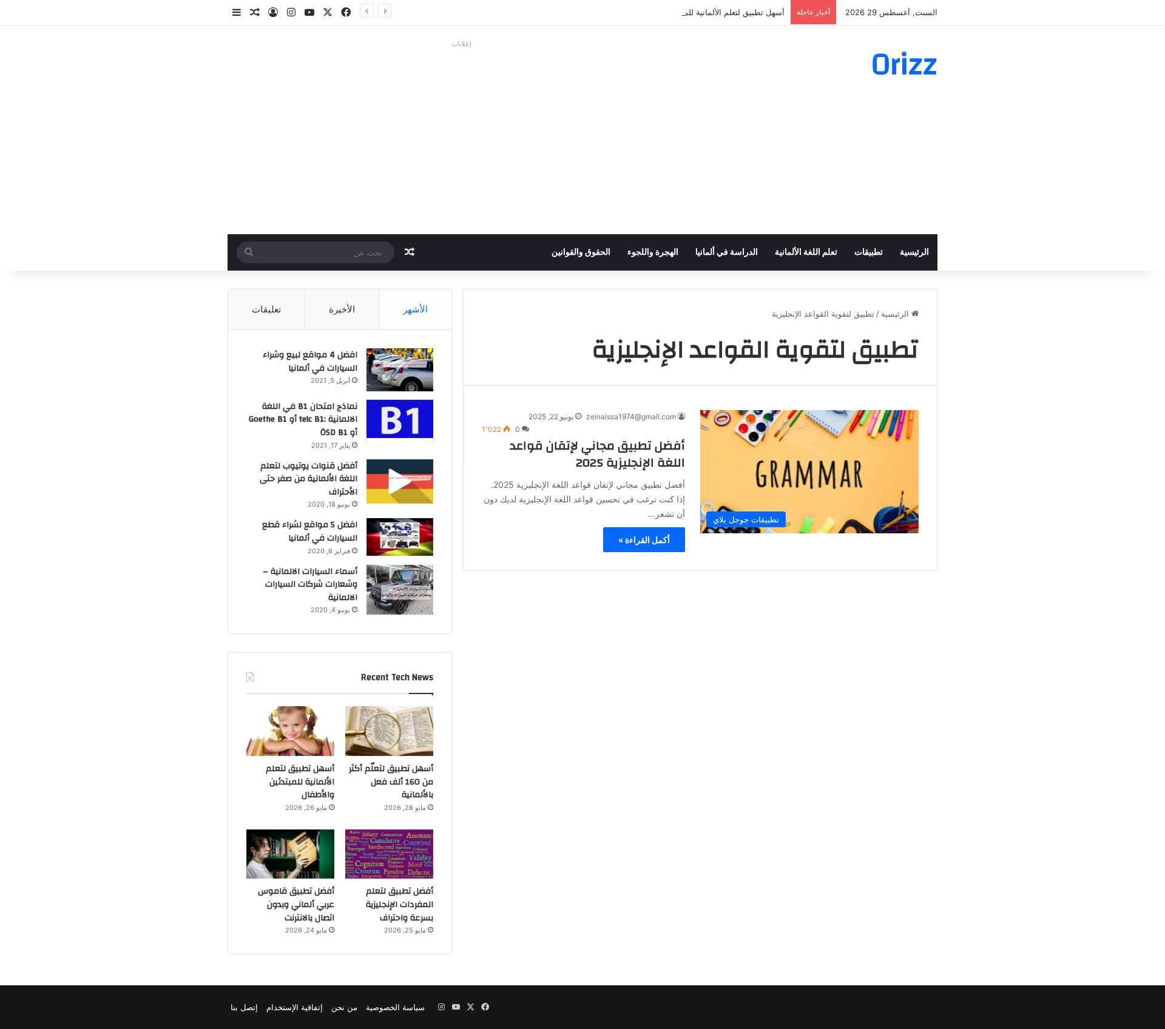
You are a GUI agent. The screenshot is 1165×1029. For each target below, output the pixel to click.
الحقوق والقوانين (581, 252)
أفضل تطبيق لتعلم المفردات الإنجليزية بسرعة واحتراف (399, 904)
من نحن (344, 1007)
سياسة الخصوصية (395, 1007)
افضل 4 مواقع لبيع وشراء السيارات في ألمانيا (310, 361)
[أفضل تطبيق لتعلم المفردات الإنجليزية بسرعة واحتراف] (389, 854)
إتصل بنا (244, 1007)
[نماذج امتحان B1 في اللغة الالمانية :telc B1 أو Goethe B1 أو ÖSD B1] (399, 419)
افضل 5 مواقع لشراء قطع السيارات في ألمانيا (309, 531)
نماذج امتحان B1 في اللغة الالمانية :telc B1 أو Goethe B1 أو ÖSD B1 (303, 419)
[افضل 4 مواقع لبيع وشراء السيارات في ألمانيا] (399, 369)
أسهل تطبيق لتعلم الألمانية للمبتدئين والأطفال (709, 12)
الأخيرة (342, 309)
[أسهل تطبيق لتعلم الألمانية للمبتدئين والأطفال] (290, 731)
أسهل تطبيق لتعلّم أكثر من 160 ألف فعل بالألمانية (391, 782)
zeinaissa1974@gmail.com (631, 416)
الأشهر (415, 309)
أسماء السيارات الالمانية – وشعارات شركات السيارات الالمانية (310, 585)
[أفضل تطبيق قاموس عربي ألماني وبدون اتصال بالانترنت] (290, 854)
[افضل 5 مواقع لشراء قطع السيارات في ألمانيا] (399, 537)
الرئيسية (914, 252)
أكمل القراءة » (644, 540)
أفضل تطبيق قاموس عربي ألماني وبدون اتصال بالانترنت (296, 904)
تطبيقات (868, 252)
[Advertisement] (461, 137)
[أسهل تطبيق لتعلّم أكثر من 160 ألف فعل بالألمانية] (389, 731)
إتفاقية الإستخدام (294, 1007)
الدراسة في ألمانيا (726, 252)
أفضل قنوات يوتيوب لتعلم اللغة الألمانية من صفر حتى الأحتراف (308, 479)
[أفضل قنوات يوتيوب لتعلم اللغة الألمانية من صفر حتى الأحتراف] (399, 481)
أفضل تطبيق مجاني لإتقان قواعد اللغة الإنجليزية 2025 (597, 454)
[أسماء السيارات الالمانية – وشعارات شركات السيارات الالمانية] (399, 590)
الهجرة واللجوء (652, 252)
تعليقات (266, 309)
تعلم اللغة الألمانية (806, 252)
